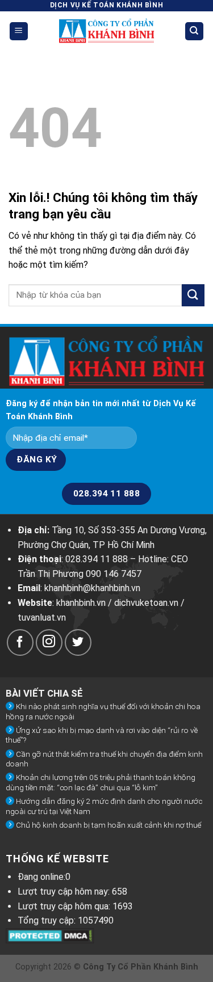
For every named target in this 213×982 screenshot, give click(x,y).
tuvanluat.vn (42, 617)
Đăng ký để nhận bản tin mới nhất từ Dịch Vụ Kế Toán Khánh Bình (101, 410)
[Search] (194, 31)
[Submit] (193, 295)
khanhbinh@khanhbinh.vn (92, 588)
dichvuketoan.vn (146, 602)
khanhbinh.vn (81, 602)
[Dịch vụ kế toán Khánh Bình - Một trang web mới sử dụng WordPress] (106, 31)
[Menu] (19, 31)
